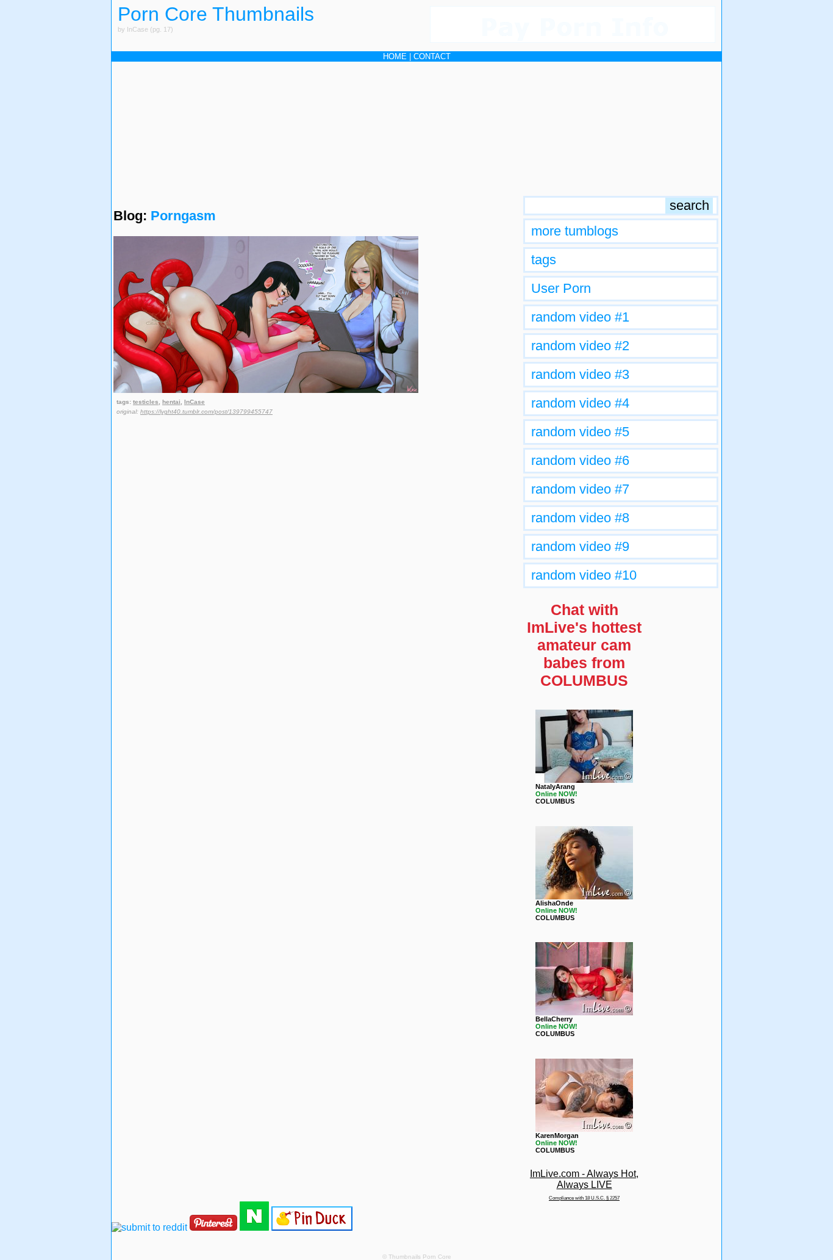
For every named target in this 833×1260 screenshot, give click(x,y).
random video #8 (580, 517)
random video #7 (580, 489)
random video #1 (580, 317)
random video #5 (580, 431)
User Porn (561, 288)
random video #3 (580, 374)
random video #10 (584, 575)
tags (543, 259)
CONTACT (432, 56)
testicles (146, 401)
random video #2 (580, 345)
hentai (171, 401)
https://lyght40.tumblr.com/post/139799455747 (206, 411)
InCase (194, 401)
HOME (395, 56)
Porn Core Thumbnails (216, 14)
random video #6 (580, 460)
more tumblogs (574, 231)
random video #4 (580, 403)
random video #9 (580, 546)
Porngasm (183, 215)
